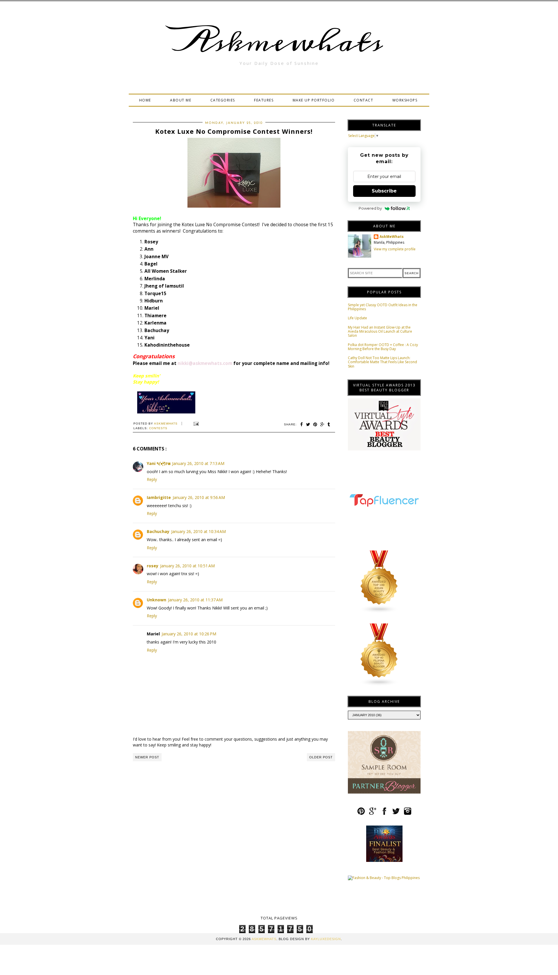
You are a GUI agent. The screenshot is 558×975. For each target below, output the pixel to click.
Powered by (370, 208)
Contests (158, 428)
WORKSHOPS (405, 100)
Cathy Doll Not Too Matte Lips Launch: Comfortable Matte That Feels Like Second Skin (382, 362)
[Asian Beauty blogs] (379, 611)
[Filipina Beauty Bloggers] (379, 684)
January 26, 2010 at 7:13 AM (198, 463)
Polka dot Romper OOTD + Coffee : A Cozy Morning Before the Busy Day (383, 346)
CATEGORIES (222, 100)
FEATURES (263, 100)
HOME (145, 100)
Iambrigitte (159, 497)
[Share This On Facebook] (302, 424)
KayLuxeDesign (326, 939)
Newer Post (147, 757)
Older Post (321, 757)
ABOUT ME (180, 100)
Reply (152, 479)
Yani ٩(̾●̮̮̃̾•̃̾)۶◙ (158, 463)
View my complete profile (395, 249)
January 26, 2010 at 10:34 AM (198, 531)
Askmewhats (279, 41)
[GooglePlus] (373, 813)
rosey (152, 565)
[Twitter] (396, 813)
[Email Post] (195, 423)
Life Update (357, 318)
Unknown (156, 600)
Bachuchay (158, 531)
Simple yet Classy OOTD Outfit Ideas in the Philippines (382, 306)
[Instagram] (407, 813)
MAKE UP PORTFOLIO (314, 100)
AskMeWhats (392, 236)
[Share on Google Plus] (322, 424)
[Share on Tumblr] (329, 424)
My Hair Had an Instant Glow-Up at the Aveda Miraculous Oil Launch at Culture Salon (380, 331)
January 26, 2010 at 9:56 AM (199, 497)
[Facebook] (384, 813)
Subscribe (384, 191)
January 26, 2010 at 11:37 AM (195, 600)
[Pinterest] (361, 813)
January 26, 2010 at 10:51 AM (187, 565)
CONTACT (363, 100)
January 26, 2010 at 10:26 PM (189, 634)
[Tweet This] (308, 424)
